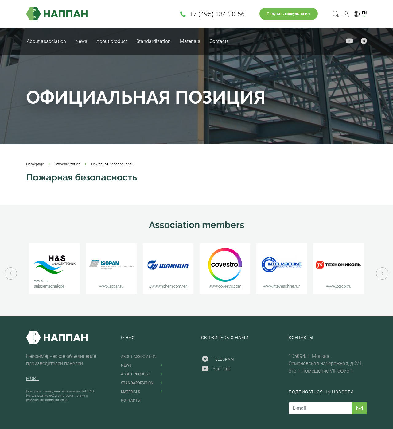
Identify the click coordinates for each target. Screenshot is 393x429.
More (32, 378)
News (81, 41)
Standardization (153, 41)
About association (46, 41)
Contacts (219, 41)
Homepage (35, 164)
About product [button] (111, 41)
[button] (360, 13)
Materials (190, 41)
